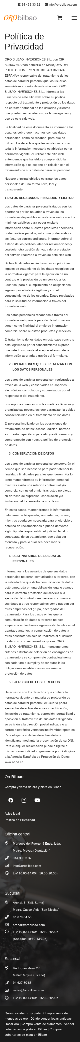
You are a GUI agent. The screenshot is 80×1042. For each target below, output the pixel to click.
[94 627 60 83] (9, 983)
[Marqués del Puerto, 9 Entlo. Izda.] (9, 843)
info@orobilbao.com (62, 4)
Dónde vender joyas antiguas (51, 1018)
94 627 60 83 (22, 982)
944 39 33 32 (22, 858)
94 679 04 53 (22, 917)
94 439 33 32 (30, 4)
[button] (74, 18)
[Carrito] (60, 18)
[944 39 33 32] (9, 858)
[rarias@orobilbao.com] (9, 990)
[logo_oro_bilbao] (20, 18)
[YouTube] (37, 800)
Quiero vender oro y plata (23, 1013)
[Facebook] (11, 800)
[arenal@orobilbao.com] (9, 925)
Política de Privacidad (20, 820)
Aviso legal (12, 813)
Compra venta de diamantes (42, 1024)
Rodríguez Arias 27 (26, 968)
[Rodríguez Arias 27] (9, 968)
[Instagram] (24, 800)
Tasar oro (12, 1024)
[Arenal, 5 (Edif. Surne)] (9, 902)
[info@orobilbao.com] (9, 865)
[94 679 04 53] (9, 917)
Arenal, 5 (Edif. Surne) (28, 902)
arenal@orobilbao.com (29, 925)
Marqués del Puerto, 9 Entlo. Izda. (37, 843)
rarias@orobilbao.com (28, 990)
